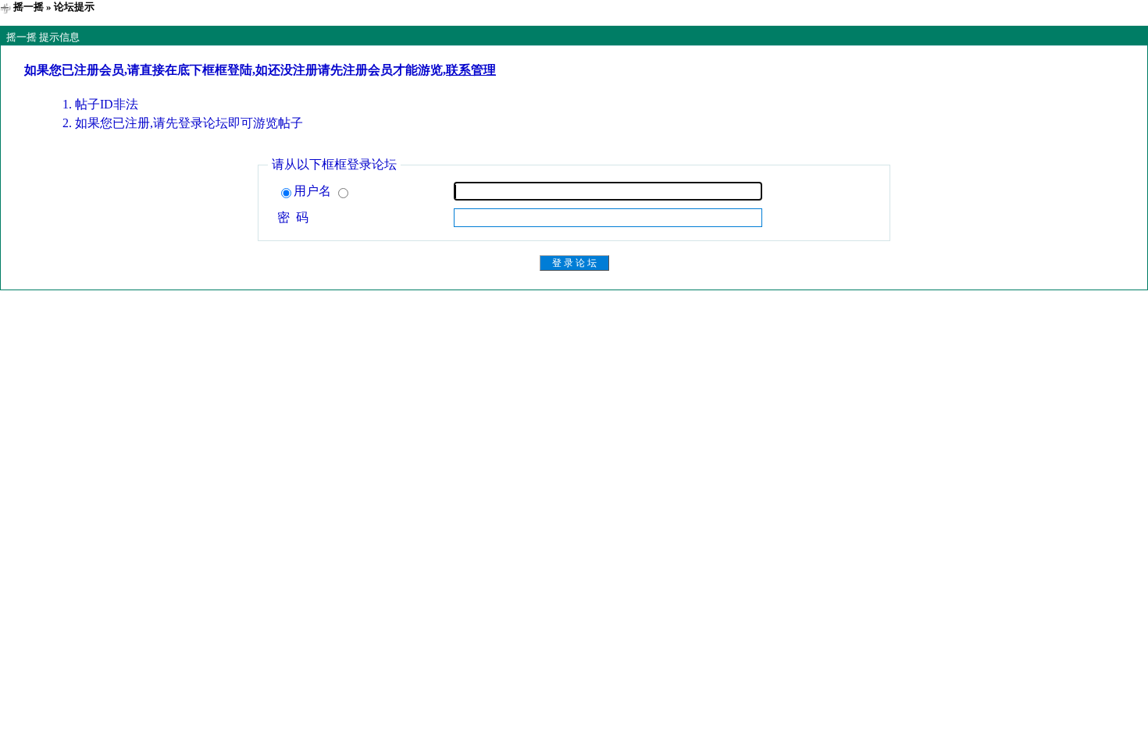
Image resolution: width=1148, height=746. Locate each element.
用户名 (314, 190)
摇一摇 (28, 6)
